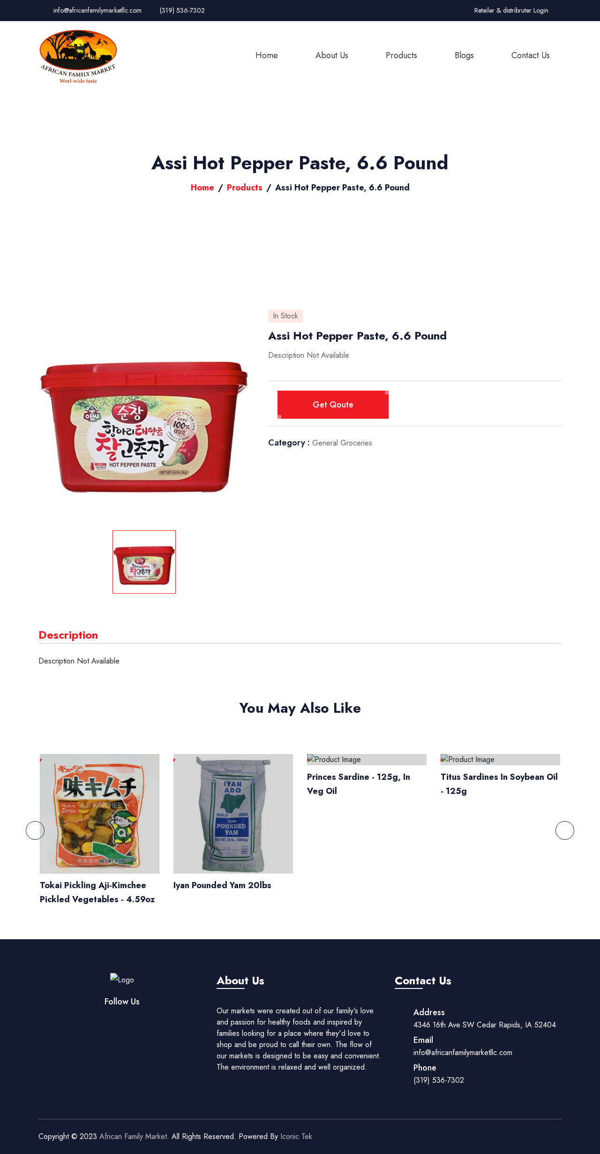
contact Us (530, 55)
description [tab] (68, 634)
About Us (331, 55)
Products (401, 55)
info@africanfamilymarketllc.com (97, 10)
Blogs (464, 55)
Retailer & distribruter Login (511, 10)
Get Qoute (333, 405)
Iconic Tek (295, 1136)
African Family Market (133, 1136)
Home (266, 55)
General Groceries (342, 442)
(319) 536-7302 (181, 10)
